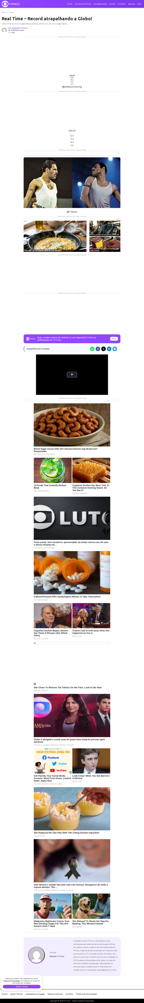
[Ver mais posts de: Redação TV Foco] (4, 30)
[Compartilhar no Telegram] (114, 349)
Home (69, 4)
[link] (36, 955)
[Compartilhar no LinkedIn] (109, 349)
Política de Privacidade (86, 994)
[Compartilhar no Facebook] (98, 349)
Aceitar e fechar (22, 987)
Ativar (114, 339)
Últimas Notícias (83, 4)
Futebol (122, 4)
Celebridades (100, 4)
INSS (139, 4)
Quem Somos (16, 994)
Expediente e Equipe (35, 994)
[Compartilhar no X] (103, 349)
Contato (69, 994)
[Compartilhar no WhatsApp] (92, 349)
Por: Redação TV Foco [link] (17, 28)
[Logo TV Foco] (11, 4)
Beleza (131, 4)
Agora (112, 4)
